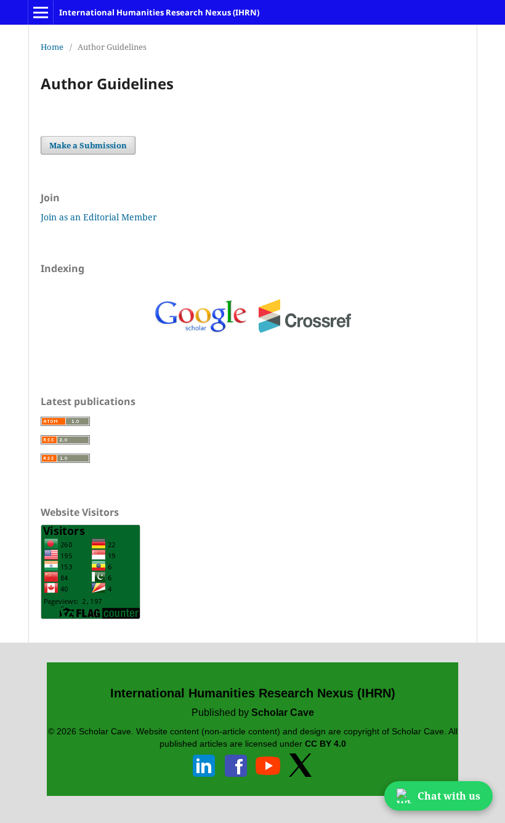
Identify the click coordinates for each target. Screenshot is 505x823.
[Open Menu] (40, 12)
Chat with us (449, 796)
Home (52, 46)
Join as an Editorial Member (99, 217)
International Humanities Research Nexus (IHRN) (159, 12)
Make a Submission (88, 145)
